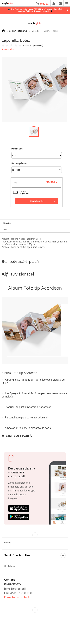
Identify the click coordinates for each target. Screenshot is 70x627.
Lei (44, 3)
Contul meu (9, 566)
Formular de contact (16, 597)
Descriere (7, 223)
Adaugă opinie (8, 49)
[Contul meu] (53, 3)
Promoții (8, 542)
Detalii (6, 229)
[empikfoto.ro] (35, 22)
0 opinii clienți (36, 45)
